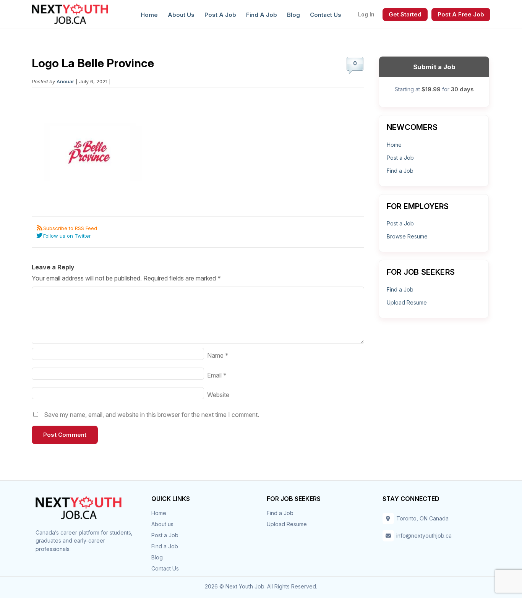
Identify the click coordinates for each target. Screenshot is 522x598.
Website (218, 395)
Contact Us (325, 14)
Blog (293, 14)
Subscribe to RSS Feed (70, 228)
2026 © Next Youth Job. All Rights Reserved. (261, 586)
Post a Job (220, 14)
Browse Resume (407, 236)
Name (218, 355)
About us (181, 14)
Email (217, 375)
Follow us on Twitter (67, 236)
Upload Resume (407, 302)
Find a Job (261, 14)
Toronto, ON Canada (422, 518)
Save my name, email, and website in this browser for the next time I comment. (151, 414)
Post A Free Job (461, 14)
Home (149, 14)
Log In (366, 14)
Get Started (405, 14)
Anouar (65, 81)
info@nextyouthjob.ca (424, 535)
